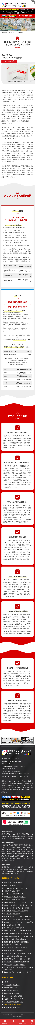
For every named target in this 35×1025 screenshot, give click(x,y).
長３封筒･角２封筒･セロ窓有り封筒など (16, 911)
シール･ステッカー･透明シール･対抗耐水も (17, 908)
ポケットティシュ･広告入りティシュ (15, 956)
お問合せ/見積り (23, 1023)
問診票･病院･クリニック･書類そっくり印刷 (17, 959)
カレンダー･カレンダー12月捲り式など (16, 947)
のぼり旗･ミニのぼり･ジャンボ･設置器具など (18, 919)
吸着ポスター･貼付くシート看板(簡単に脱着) (17, 930)
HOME (6, 982)
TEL (31, 1023)
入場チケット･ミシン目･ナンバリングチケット (18, 933)
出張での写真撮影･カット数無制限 (14, 964)
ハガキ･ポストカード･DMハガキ (14, 899)
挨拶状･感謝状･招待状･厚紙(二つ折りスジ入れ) (18, 936)
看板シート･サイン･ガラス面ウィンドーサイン (18, 916)
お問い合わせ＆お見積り (11, 993)
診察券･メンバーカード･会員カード (15, 897)
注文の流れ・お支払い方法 (12, 985)
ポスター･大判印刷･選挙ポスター (14, 894)
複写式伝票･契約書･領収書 (12, 913)
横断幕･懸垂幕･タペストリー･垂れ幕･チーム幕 (18, 902)
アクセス (13, 1023)
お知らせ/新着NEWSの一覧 (12, 1007)
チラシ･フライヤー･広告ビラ (13, 882)
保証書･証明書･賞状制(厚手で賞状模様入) (16, 942)
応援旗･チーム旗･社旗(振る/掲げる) (15, 939)
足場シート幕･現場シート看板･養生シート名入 (18, 905)
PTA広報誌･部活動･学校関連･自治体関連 (16, 962)
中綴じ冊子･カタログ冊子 (12, 891)
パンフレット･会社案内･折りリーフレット (17, 888)
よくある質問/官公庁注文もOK (13, 1002)
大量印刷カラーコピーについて (13, 999)
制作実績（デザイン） (11, 987)
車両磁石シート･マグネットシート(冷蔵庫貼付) (18, 922)
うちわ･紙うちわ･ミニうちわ (13, 925)
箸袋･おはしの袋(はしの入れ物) (13, 950)
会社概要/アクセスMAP (11, 990)
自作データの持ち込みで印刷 (13, 996)
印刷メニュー (5, 1023)
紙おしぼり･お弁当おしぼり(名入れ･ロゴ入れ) (18, 953)
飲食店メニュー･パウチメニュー (14, 945)
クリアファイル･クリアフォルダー (14, 928)
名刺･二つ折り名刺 (10, 885)
